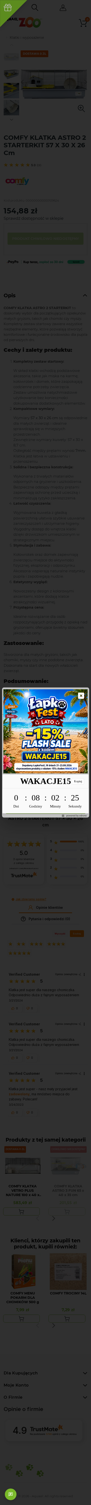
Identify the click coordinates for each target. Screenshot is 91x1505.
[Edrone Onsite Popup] (45, 752)
